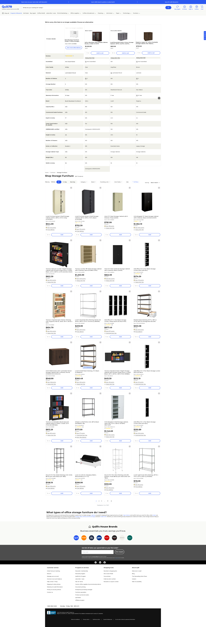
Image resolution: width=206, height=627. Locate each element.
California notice (96, 619)
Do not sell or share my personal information (125, 619)
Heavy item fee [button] (89, 58)
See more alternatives (74, 47)
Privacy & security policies (54, 589)
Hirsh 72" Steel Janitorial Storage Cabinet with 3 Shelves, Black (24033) (117, 269)
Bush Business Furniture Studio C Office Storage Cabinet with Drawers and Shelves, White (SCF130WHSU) (73, 42)
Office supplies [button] (74, 13)
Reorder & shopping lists (110, 571)
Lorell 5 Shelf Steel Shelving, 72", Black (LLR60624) (87, 371)
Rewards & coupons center (111, 581)
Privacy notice (86, 619)
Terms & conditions (75, 619)
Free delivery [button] (50, 229)
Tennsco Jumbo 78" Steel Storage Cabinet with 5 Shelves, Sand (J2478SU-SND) (88, 269)
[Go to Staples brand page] (107, 538)
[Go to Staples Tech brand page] (114, 538)
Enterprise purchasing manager (83, 589)
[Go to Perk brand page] (99, 538)
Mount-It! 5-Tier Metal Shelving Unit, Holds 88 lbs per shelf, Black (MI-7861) (59, 475)
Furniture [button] (135, 13)
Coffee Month (41, 13)
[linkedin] (100, 562)
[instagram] (95, 562)
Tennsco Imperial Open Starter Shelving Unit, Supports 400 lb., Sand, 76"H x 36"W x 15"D (59, 321)
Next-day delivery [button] (81, 437)
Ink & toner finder (108, 573)
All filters (135, 182)
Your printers (107, 576)
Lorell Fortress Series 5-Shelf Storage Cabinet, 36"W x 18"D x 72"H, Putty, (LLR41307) (57, 218)
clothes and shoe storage (89, 516)
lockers (154, 515)
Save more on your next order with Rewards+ (34, 2)
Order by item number (110, 579)
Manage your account (53, 576)
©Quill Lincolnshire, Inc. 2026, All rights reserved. (68, 613)
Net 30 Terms (79, 581)
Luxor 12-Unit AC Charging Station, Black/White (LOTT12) (85, 475)
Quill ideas (78, 597)
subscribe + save (51, 13)
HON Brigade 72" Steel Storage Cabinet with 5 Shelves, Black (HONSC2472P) (146, 217)
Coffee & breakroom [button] (88, 13)
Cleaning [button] (100, 13)
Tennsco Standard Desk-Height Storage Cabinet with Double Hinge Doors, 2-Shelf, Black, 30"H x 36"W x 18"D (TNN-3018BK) (117, 372)
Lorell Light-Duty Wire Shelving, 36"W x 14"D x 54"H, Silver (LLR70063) (146, 475)
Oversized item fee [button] (111, 333)
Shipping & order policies (54, 584)
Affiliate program (79, 600)
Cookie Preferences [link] (107, 619)
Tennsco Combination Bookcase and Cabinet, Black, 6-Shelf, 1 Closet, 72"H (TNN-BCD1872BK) (57, 423)
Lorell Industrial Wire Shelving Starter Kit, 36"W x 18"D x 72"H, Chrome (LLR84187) (88, 320)
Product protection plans (82, 595)
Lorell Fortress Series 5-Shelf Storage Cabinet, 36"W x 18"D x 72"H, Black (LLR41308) (86, 218)
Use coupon (119, 552)
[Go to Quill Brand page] (76, 538)
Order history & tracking (53, 571)
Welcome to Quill (136, 571)
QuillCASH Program (80, 576)
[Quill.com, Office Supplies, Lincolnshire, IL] (51, 613)
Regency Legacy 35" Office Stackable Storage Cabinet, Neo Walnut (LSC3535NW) (147, 44)
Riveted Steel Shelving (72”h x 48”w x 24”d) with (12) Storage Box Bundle (145, 320)
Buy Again (33, 13)
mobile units (103, 516)
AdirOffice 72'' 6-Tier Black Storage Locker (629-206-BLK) (145, 269)
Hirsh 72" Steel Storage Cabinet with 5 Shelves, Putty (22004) (116, 217)
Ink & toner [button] (109, 13)
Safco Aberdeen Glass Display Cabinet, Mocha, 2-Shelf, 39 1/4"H (96, 43)
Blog (133, 573)
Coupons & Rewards (16, 13)
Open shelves (126, 515)
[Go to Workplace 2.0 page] (130, 538)
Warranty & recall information (55, 587)
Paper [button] (117, 13)
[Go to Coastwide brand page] (84, 538)
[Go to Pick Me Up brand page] (91, 538)
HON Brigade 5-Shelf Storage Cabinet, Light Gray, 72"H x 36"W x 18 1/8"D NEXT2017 (116, 423)
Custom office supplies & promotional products (88, 584)
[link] (71, 188)
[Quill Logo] (7, 6)
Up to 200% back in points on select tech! (103, 2)
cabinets (93, 515)
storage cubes (78, 516)
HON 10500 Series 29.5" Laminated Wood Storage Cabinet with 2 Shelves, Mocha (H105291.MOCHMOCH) (58, 372)
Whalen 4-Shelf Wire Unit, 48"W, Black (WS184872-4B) (87, 422)
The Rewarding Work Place (139, 576)
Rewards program (80, 573)
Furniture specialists (80, 592)
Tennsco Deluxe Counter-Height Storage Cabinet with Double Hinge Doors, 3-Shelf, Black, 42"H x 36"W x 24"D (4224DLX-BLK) (59, 270)
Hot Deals (26, 13)
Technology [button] (126, 13)
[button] (168, 7)
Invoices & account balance (54, 579)
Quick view (58, 210)
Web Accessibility (137, 581)
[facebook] (104, 562)
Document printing (80, 587)
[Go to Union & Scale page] (122, 538)
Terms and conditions (95, 556)
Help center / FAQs (52, 581)
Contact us (50, 592)
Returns (49, 573)
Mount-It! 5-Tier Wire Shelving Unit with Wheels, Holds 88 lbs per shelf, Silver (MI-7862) (117, 476)
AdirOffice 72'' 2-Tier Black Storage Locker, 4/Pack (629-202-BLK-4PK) (115, 320)
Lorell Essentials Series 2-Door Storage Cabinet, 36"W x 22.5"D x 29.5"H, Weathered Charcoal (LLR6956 (121, 44)
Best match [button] (154, 182)
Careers (134, 579)
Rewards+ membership (81, 571)
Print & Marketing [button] (62, 13)
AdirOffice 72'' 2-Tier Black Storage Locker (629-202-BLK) (145, 422)
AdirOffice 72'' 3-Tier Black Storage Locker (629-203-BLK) (147, 371)
